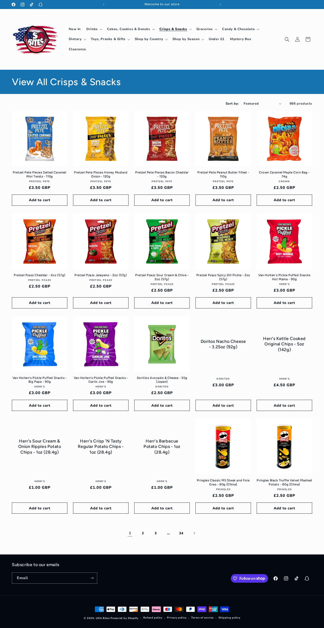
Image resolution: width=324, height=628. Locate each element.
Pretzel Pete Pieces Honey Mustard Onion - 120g (101, 174)
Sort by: (232, 103)
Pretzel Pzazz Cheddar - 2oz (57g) (39, 275)
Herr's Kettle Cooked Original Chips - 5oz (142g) (284, 344)
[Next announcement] (220, 4)
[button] (93, 29)
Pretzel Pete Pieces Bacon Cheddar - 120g (162, 174)
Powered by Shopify (125, 618)
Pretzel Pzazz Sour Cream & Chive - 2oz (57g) (162, 277)
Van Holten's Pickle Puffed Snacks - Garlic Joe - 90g (101, 380)
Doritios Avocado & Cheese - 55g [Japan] (162, 380)
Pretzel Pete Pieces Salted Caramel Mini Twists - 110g (39, 174)
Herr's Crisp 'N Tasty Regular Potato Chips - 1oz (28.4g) (101, 446)
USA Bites (103, 618)
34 (181, 533)
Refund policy (152, 617)
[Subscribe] (92, 578)
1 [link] (130, 533)
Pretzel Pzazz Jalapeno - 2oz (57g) (100, 275)
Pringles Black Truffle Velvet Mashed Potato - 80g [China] (284, 482)
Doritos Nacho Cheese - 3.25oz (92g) (223, 344)
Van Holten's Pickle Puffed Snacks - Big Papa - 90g (40, 380)
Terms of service (202, 617)
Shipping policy (229, 617)
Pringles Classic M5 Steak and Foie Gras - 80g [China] (223, 482)
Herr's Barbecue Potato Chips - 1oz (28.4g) (162, 446)
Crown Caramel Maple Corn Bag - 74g (284, 174)
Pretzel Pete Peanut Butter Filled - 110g (223, 174)
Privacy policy (176, 617)
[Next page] (194, 533)
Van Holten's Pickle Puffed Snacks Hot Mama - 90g (284, 277)
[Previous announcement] (103, 4)
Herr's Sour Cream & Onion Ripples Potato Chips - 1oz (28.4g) (39, 446)
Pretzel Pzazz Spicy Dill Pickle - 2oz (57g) (223, 277)
